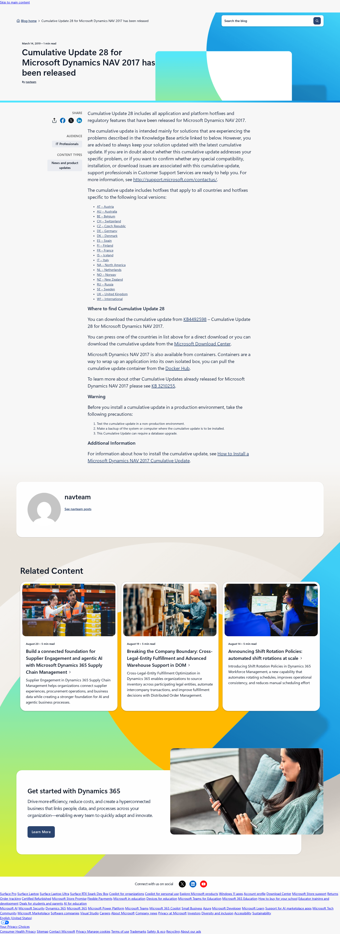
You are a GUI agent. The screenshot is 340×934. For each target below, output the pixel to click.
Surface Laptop (28, 894)
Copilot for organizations (126, 894)
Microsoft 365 (77, 908)
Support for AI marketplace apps (288, 908)
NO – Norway (106, 274)
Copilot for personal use (162, 894)
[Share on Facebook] (62, 120)
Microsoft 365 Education (239, 898)
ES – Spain (104, 240)
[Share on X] (71, 120)
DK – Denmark (107, 236)
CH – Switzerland (109, 221)
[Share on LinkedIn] (79, 120)
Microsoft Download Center (202, 344)
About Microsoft (123, 913)
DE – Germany (107, 231)
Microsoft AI (9, 908)
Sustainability (261, 913)
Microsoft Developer (226, 908)
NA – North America (111, 265)
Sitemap (42, 931)
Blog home (29, 21)
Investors (194, 913)
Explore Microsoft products (199, 894)
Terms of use (120, 931)
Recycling (173, 931)
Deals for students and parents (41, 903)
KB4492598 (195, 319)
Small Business (192, 908)
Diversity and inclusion (217, 913)
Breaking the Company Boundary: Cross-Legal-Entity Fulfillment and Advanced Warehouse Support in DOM (170, 658)
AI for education (75, 903)
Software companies (65, 913)
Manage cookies (98, 931)
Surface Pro (8, 894)
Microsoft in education (129, 898)
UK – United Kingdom (112, 294)
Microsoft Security (32, 908)
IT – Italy (103, 260)
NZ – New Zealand (110, 279)
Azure (207, 908)
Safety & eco (156, 931)
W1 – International (110, 299)
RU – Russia (105, 284)
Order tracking (10, 898)
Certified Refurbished (36, 898)
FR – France (105, 250)
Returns (332, 894)
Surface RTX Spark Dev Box (89, 894)
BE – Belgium (106, 216)
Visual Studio (89, 913)
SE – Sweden (106, 289)
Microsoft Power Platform (106, 908)
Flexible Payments (99, 898)
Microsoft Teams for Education (199, 898)
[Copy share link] (54, 120)
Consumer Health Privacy (18, 931)
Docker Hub (177, 368)
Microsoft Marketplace (34, 913)
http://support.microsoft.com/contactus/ (175, 179)
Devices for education (161, 898)
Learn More (41, 832)
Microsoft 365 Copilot (165, 908)
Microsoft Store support (309, 894)
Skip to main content (15, 2)
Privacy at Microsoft (172, 913)
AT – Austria (105, 206)
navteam (31, 82)
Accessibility (242, 913)
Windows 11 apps (231, 894)
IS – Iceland (105, 255)
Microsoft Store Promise (69, 898)
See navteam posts (78, 509)
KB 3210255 (163, 386)
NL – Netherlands (109, 270)
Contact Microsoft (62, 931)
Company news (146, 913)
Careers (105, 913)
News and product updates (65, 165)
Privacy (81, 931)
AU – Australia (107, 211)
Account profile (255, 894)
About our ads (191, 931)
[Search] (317, 21)
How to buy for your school (277, 898)
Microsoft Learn (253, 908)
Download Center (278, 894)
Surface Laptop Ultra (54, 894)
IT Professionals (67, 144)
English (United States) (16, 918)
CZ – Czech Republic (111, 226)
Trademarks (138, 931)
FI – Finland (105, 245)
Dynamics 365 (56, 908)
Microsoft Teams (136, 908)
